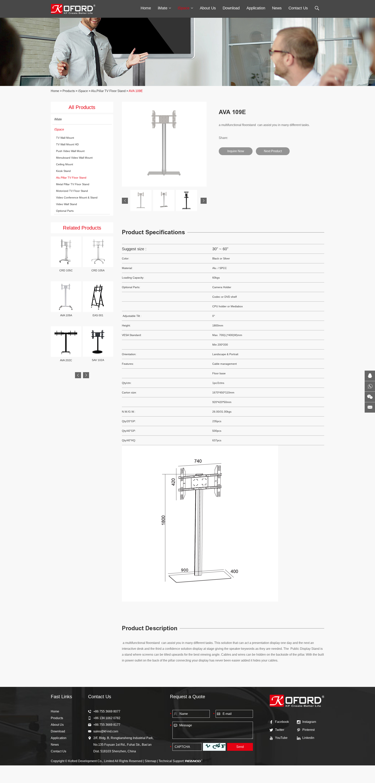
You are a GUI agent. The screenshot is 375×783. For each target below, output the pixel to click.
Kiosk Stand (63, 171)
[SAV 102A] (98, 341)
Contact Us (298, 8)
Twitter (279, 729)
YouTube (281, 737)
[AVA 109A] (66, 296)
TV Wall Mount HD (67, 144)
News (277, 8)
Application (255, 8)
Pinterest (308, 729)
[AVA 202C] (66, 341)
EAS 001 (98, 315)
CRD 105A (97, 270)
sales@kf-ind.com (105, 731)
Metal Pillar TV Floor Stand (72, 184)
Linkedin (308, 737)
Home (146, 8)
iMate (162, 8)
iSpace (183, 8)
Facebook (282, 721)
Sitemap (150, 761)
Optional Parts (65, 210)
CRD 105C (66, 270)
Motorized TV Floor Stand (72, 190)
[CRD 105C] (66, 251)
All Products (82, 107)
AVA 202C (66, 360)
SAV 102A (98, 360)
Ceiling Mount (64, 164)
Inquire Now (235, 151)
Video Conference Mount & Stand (76, 197)
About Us (208, 8)
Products (68, 91)
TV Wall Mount (65, 137)
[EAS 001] (98, 296)
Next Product (273, 151)
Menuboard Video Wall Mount (74, 157)
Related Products (82, 228)
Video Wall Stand (66, 204)
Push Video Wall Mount (70, 151)
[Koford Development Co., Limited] (73, 9)
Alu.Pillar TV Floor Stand (108, 91)
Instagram (309, 721)
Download (231, 8)
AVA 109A (66, 315)
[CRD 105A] (98, 251)
